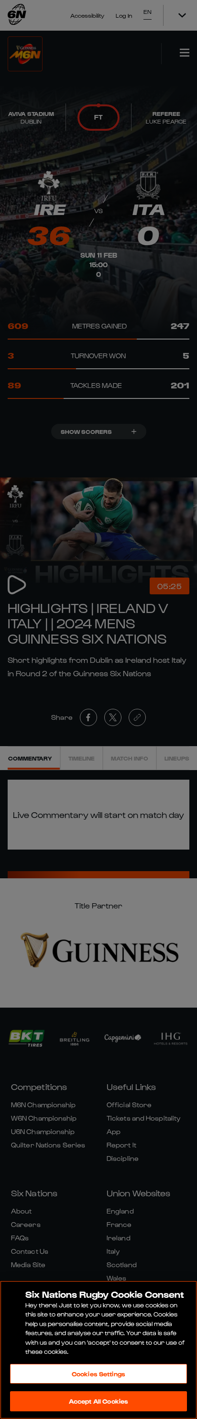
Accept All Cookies (98, 1401)
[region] (98, 1350)
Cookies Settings (98, 1373)
